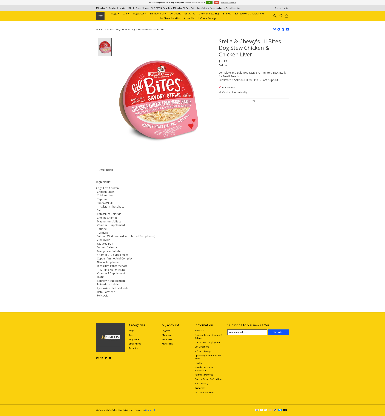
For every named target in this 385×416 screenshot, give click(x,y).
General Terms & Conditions (209, 378)
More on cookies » (228, 3)
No (216, 3)
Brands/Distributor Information (204, 369)
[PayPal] (270, 410)
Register (166, 330)
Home (99, 29)
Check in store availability (234, 91)
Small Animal (135, 343)
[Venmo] (280, 410)
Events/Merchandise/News (250, 13)
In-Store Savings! (203, 350)
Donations (175, 13)
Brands (227, 13)
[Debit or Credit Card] (285, 410)
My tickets (167, 339)
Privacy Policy (201, 383)
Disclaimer (200, 387)
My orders (167, 334)
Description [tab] (106, 170)
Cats (131, 334)
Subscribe (278, 332)
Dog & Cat (134, 339)
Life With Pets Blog (209, 13)
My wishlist (167, 343)
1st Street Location (170, 18)
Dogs (131, 330)
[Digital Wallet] (263, 410)
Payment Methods (204, 374)
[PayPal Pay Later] (275, 410)
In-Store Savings (207, 18)
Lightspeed (150, 410)
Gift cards (190, 13)
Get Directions (202, 346)
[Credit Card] (257, 410)
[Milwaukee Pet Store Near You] (100, 16)
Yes (209, 3)
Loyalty (198, 362)
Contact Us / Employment (208, 342)
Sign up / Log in (281, 8)
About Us (189, 18)
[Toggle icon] (275, 16)
